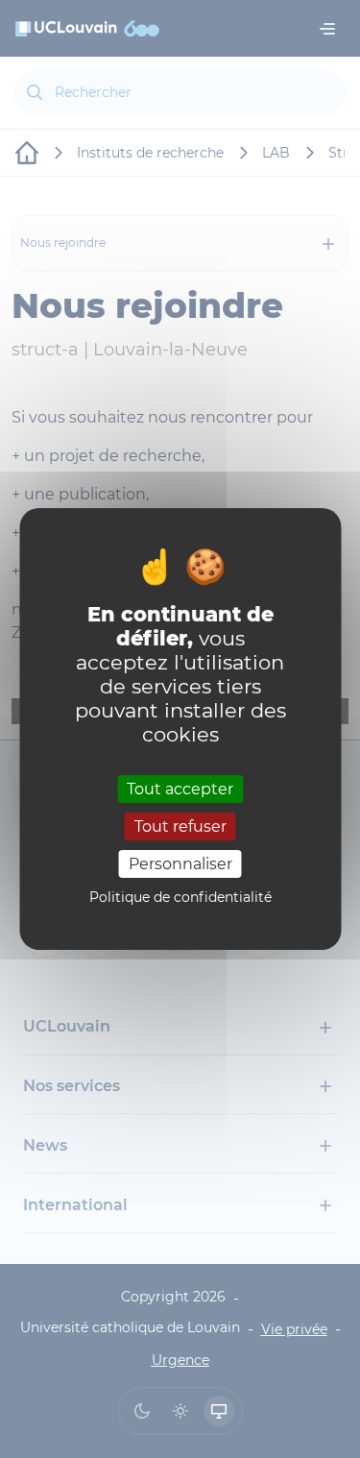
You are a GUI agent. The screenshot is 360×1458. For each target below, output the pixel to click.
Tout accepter (180, 788)
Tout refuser (180, 826)
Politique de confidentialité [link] (180, 897)
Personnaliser (180, 864)
